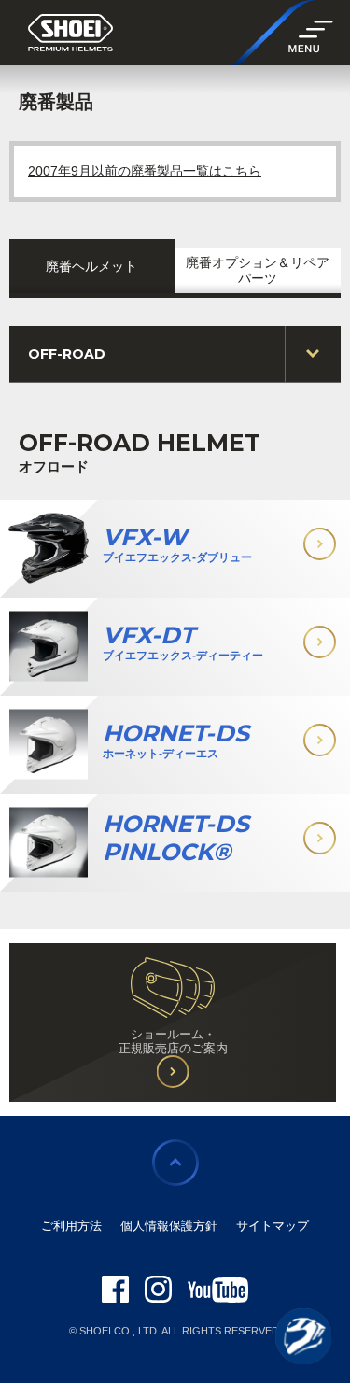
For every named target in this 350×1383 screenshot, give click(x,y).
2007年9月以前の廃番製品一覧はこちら (144, 170)
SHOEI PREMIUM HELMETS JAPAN (70, 33)
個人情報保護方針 (168, 1226)
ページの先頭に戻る (175, 1162)
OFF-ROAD (66, 354)
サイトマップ (272, 1226)
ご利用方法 (71, 1226)
